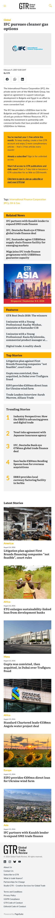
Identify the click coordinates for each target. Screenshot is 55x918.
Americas (9, 543)
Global (7, 20)
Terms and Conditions (13, 892)
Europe (7, 770)
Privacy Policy (10, 896)
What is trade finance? (13, 878)
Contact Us (8, 871)
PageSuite (19, 914)
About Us (8, 867)
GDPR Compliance (12, 899)
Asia (6, 825)
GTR (8, 73)
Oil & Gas (15, 203)
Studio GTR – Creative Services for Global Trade (24, 886)
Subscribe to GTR (11, 875)
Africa (7, 602)
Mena (7, 657)
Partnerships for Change (14, 882)
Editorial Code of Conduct (15, 907)
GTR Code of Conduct (13, 903)
